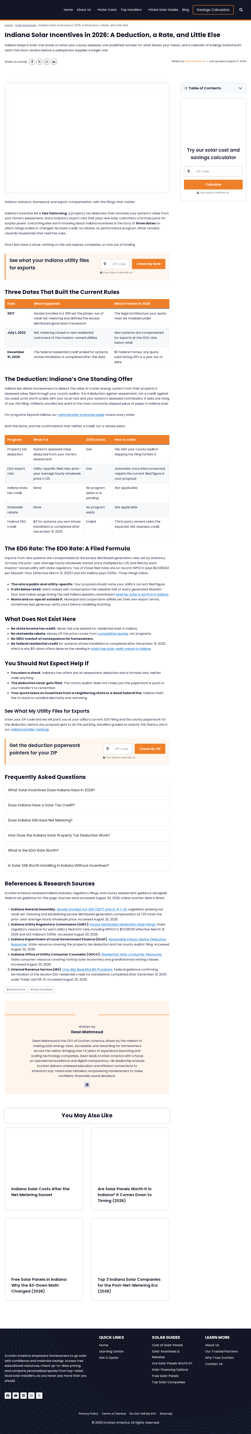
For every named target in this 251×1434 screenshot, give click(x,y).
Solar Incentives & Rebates (166, 1354)
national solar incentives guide (81, 414)
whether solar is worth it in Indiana (142, 594)
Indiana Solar (16, 989)
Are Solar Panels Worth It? (172, 1363)
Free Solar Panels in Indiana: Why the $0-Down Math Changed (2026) (39, 1285)
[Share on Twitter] (39, 62)
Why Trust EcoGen (219, 1357)
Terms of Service (114, 1413)
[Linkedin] (23, 1395)
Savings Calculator (213, 9)
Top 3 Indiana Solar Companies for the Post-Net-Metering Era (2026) (129, 1285)
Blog (185, 9)
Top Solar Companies (168, 1382)
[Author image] (167, 61)
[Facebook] (8, 1395)
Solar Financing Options (170, 1369)
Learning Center (111, 1351)
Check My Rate (149, 264)
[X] (39, 1395)
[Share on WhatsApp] (47, 62)
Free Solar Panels (165, 1376)
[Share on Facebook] (32, 62)
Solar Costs (108, 9)
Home (68, 9)
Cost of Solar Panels (167, 1345)
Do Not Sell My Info (143, 1413)
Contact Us (214, 1364)
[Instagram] (31, 1395)
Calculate (213, 184)
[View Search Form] (241, 10)
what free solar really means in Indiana (121, 648)
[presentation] (44, 1154)
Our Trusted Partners (221, 1351)
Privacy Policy (88, 1413)
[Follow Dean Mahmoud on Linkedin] (87, 1085)
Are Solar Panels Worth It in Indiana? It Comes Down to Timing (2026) (125, 1194)
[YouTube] (16, 1395)
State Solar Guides (164, 9)
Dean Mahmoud (195, 61)
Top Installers (131, 9)
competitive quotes (113, 633)
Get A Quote (108, 1357)
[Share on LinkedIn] (54, 62)
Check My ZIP (150, 749)
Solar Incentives (25, 25)
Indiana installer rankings (30, 729)
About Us (84, 9)
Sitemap (166, 1413)
